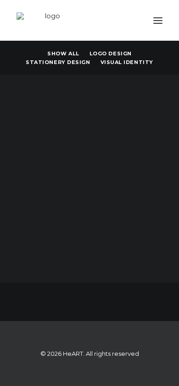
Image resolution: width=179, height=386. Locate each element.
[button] (158, 20)
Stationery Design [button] (58, 62)
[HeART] (48, 20)
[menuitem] (63, 52)
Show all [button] (63, 53)
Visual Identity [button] (127, 62)
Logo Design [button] (111, 53)
